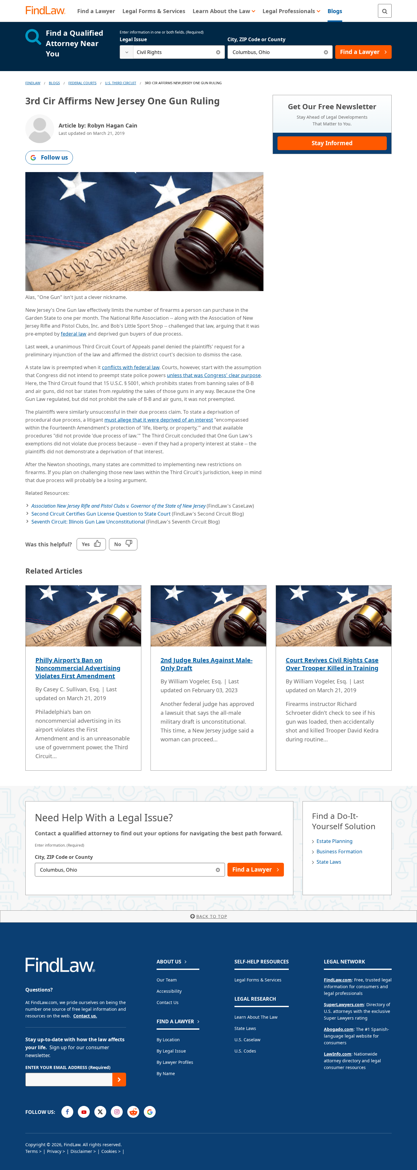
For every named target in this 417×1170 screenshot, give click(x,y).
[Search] (385, 11)
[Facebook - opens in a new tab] (67, 1112)
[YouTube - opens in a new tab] (84, 1112)
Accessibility (169, 991)
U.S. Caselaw (247, 1039)
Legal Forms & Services (257, 980)
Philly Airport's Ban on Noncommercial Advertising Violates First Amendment (78, 668)
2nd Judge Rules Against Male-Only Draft (206, 664)
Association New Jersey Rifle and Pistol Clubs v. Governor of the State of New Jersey (118, 505)
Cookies (109, 1151)
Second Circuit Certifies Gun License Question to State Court (101, 513)
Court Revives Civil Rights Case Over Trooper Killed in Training (332, 664)
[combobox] (172, 52)
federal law (73, 333)
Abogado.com (339, 1029)
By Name (166, 1073)
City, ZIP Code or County (256, 39)
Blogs (54, 83)
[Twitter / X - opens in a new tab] (100, 1112)
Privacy (54, 1151)
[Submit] (119, 1079)
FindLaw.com (338, 980)
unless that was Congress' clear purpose (214, 375)
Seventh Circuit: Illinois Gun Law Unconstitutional (88, 521)
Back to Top (211, 916)
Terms (31, 1151)
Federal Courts (82, 83)
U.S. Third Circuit (120, 83)
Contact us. (85, 1016)
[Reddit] (133, 1112)
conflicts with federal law (130, 367)
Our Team (167, 980)
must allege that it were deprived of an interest (158, 419)
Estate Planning (335, 841)
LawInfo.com (337, 1054)
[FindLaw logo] (48, 11)
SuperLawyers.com (344, 1004)
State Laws (329, 862)
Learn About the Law (255, 1017)
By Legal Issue (171, 1051)
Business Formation (339, 851)
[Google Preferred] (150, 1112)
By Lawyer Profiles (175, 1062)
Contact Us (168, 1002)
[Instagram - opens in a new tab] (117, 1112)
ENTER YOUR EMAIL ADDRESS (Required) (68, 1067)
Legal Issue (133, 39)
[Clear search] (218, 52)
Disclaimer (81, 1151)
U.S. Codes (245, 1051)
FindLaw (32, 83)
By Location (168, 1039)
